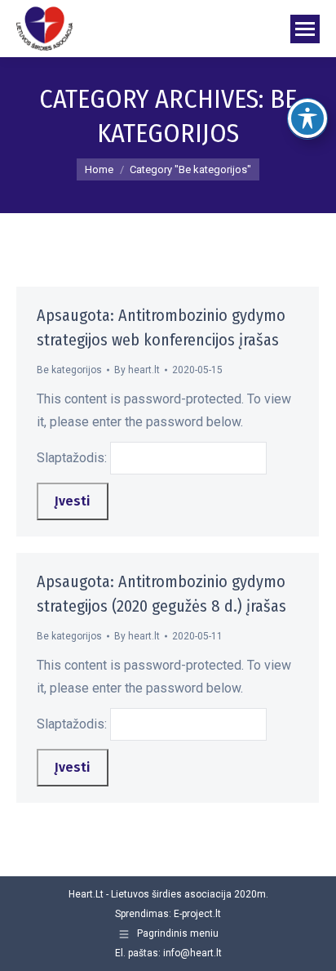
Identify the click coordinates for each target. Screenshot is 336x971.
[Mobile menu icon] (305, 29)
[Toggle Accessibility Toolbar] (307, 118)
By (137, 370)
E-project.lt (197, 914)
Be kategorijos (69, 370)
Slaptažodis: (73, 457)
